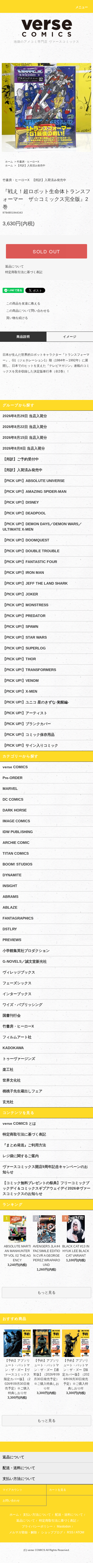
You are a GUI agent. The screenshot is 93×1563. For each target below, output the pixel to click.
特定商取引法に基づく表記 (23, 272)
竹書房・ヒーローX (28, 161)
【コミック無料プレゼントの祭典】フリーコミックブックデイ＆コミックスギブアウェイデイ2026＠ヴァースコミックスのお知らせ (46, 1188)
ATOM (80, 1532)
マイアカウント (12, 1489)
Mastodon (64, 1526)
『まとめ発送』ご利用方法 (24, 1145)
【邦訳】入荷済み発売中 (31, 165)
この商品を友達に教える (23, 303)
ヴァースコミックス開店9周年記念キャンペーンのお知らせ (45, 1169)
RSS (70, 1532)
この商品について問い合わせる (28, 310)
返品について (14, 266)
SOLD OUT (46, 251)
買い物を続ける (17, 318)
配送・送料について (69, 1514)
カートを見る (57, 1489)
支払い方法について (37, 1514)
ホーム (9, 161)
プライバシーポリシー (37, 1526)
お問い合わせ (11, 1500)
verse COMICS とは (19, 1123)
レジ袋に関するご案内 (21, 1156)
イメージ (70, 336)
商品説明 (23, 336)
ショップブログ (52, 1532)
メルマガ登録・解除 (23, 1532)
